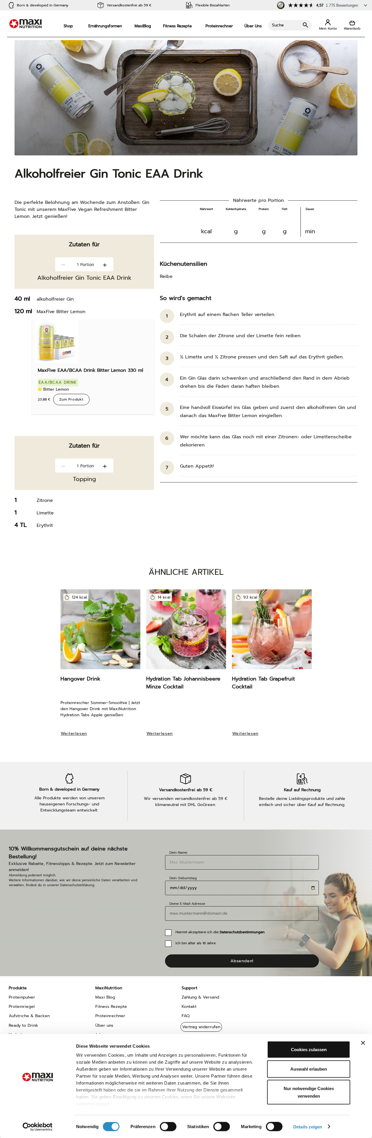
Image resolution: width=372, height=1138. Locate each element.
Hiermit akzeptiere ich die (220, 932)
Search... (290, 25)
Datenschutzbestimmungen (242, 932)
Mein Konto (328, 25)
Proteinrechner (219, 26)
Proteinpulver (22, 997)
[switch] (168, 1127)
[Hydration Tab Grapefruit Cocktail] (272, 632)
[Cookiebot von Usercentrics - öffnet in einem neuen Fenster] (37, 1126)
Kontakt (189, 1007)
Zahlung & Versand (200, 997)
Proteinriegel (22, 1007)
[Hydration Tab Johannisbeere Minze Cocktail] (186, 632)
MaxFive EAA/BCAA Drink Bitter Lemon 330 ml (90, 370)
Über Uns (253, 26)
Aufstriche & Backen (29, 1016)
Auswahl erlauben (308, 1069)
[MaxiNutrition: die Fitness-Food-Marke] (25, 24)
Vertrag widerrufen (201, 1027)
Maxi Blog (105, 997)
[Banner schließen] (363, 1043)
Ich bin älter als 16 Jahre (196, 943)
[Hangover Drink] (100, 632)
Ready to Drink (23, 1025)
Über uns (104, 1025)
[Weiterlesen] (76, 741)
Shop (68, 26)
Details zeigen (307, 1126)
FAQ (185, 1016)
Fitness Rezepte (177, 26)
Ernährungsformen (105, 26)
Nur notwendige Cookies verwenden (309, 1092)
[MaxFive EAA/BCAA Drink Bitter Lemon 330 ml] (56, 341)
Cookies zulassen (309, 1049)
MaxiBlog (143, 26)
